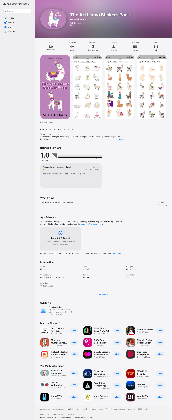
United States (45, 409)
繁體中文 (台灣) (143, 409)
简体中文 (86, 409)
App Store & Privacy (65, 417)
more (121, 139)
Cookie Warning (80, 417)
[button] (17, 18)
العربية (69, 409)
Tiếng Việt (131, 409)
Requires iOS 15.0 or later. (51, 277)
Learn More (116, 253)
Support (92, 417)
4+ (127, 277)
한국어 (108, 409)
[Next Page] (169, 342)
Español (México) (58, 409)
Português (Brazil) (119, 409)
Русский (77, 409)
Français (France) (97, 409)
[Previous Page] (38, 342)
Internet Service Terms (48, 417)
